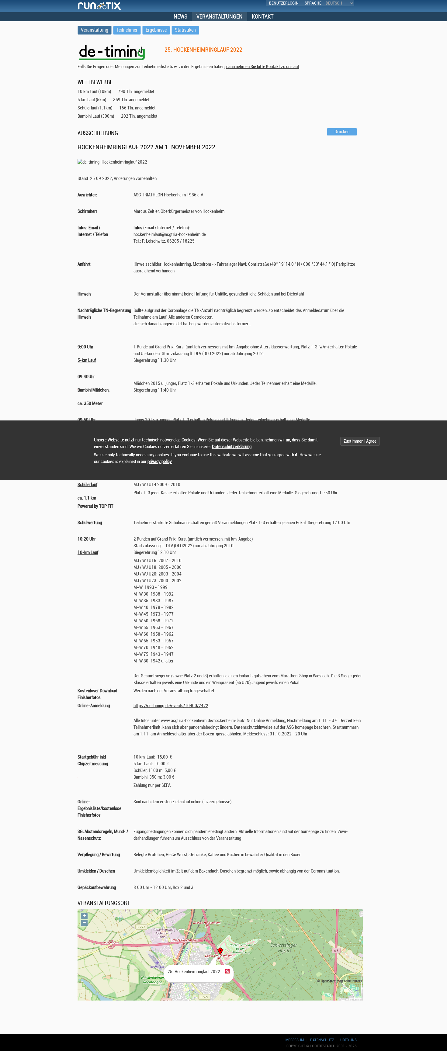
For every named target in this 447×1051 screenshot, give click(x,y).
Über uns (348, 1040)
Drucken (341, 131)
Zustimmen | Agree (360, 441)
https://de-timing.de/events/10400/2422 (170, 705)
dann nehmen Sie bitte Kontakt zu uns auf (262, 66)
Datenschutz (322, 1040)
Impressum (294, 1040)
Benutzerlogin (284, 3)
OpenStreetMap (332, 981)
